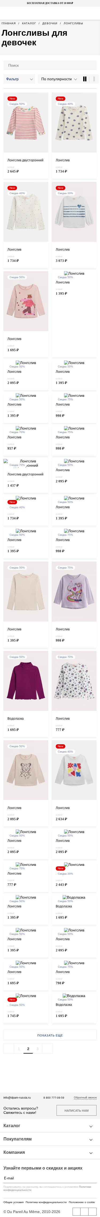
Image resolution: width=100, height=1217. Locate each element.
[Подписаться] (94, 1178)
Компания (14, 1152)
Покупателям (17, 1139)
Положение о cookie (82, 1202)
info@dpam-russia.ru (17, 1097)
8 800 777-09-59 (53, 1097)
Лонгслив (63, 160)
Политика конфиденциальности (46, 1202)
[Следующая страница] (47, 1048)
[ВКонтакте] (77, 1212)
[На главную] (49, 13)
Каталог (11, 1125)
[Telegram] (93, 1212)
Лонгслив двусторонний (25, 160)
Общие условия (13, 1202)
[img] (26, 123)
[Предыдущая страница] (8, 1048)
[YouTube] (85, 1212)
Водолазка (15, 718)
